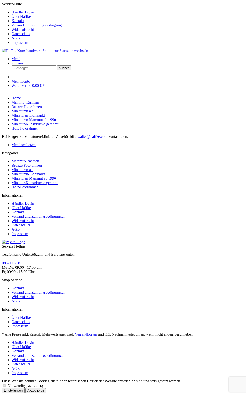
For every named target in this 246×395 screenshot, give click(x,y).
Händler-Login (23, 12)
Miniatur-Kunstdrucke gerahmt (35, 183)
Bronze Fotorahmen (27, 165)
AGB (16, 38)
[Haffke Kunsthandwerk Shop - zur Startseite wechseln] (45, 51)
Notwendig (25, 386)
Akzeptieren (35, 390)
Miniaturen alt (22, 170)
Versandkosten (86, 334)
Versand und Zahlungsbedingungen (38, 25)
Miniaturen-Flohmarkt (28, 174)
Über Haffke (21, 16)
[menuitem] (128, 12)
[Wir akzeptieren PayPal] (13, 242)
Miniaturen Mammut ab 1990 (34, 178)
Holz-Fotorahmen (25, 187)
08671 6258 (11, 263)
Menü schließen (24, 145)
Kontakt (18, 21)
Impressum (20, 42)
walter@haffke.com (92, 136)
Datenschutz (21, 34)
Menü (16, 59)
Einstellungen (13, 390)
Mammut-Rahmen (25, 161)
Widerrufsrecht (23, 29)
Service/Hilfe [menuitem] (33, 23)
